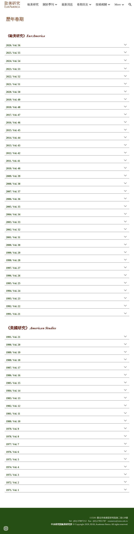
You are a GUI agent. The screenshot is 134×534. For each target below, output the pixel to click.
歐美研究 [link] (33, 4)
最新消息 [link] (67, 4)
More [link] (118, 4)
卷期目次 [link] (82, 4)
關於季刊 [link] (48, 4)
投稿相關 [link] (101, 4)
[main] (67, 17)
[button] (130, 5)
